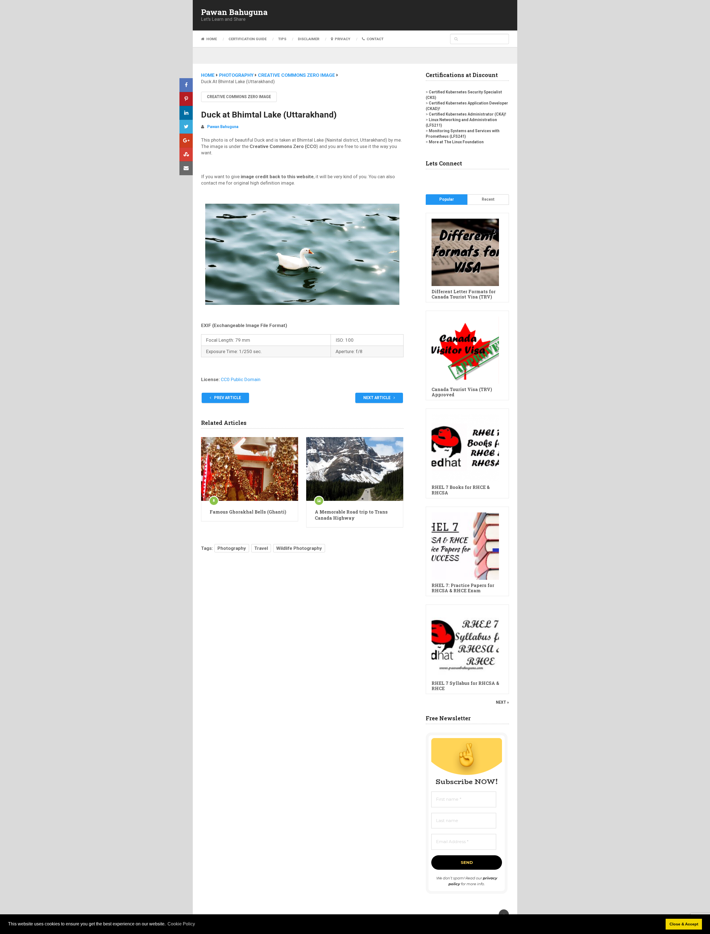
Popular (446, 199)
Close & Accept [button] (684, 924)
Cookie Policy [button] (181, 924)
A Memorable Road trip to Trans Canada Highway (351, 515)
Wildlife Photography (299, 548)
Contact (375, 39)
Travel (261, 548)
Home (211, 39)
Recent (488, 199)
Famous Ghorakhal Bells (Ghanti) (248, 512)
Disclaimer (308, 39)
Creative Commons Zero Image (296, 75)
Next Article (377, 397)
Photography (236, 75)
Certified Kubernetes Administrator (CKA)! (467, 114)
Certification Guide (248, 39)
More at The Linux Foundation (456, 142)
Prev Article (227, 397)
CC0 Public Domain (240, 379)
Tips (282, 39)
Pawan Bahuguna (234, 12)
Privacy (342, 39)
